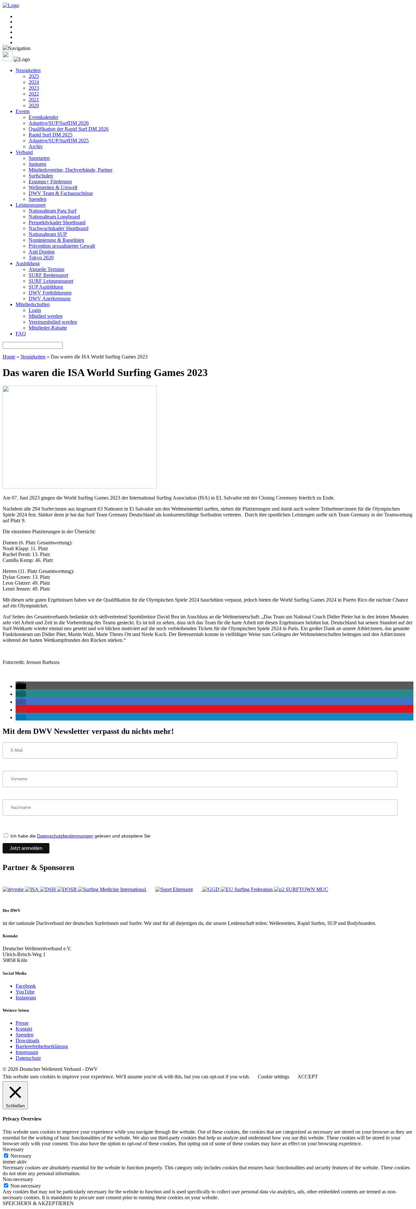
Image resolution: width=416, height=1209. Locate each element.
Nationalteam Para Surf (52, 211)
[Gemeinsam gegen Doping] (211, 889)
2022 (34, 94)
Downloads (27, 1040)
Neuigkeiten (28, 70)
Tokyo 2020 (41, 257)
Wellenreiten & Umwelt (53, 187)
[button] (21, 686)
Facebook (26, 986)
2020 (34, 105)
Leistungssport (31, 205)
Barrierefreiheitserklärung (42, 1046)
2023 (34, 88)
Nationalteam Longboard (54, 216)
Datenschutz (28, 1058)
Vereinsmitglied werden (53, 322)
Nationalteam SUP (48, 234)
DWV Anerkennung (50, 298)
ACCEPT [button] (307, 1076)
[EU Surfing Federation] (247, 889)
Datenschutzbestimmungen (65, 835)
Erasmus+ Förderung (50, 181)
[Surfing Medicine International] (112, 889)
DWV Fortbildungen (50, 292)
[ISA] (32, 889)
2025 (34, 76)
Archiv (36, 146)
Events (23, 111)
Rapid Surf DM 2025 (50, 134)
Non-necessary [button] (18, 1179)
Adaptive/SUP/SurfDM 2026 (59, 123)
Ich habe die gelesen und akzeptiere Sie (79, 835)
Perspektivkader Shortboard (57, 222)
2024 (34, 82)
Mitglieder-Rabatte (48, 328)
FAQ (21, 333)
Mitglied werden (45, 316)
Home (9, 356)
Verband (24, 152)
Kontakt (24, 1029)
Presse (22, 1023)
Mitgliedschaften (33, 304)
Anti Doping (42, 251)
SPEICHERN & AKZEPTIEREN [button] (38, 1203)
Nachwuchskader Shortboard (58, 228)
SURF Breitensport (48, 275)
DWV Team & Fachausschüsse (61, 193)
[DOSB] (67, 889)
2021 (34, 99)
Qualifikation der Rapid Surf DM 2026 (69, 129)
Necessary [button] (13, 1149)
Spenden (37, 199)
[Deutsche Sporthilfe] (48, 889)
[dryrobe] (14, 889)
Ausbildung (28, 263)
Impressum (27, 1052)
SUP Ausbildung (46, 287)
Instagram (26, 997)
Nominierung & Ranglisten (56, 240)
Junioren (37, 164)
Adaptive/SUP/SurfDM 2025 (59, 140)
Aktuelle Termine (46, 269)
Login (35, 310)
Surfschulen (41, 175)
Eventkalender (43, 117)
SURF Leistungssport (51, 281)
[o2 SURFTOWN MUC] (301, 889)
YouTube (25, 991)
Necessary (21, 1156)
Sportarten (39, 158)
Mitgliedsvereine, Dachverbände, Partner (70, 170)
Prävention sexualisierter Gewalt (62, 246)
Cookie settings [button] (273, 1076)
